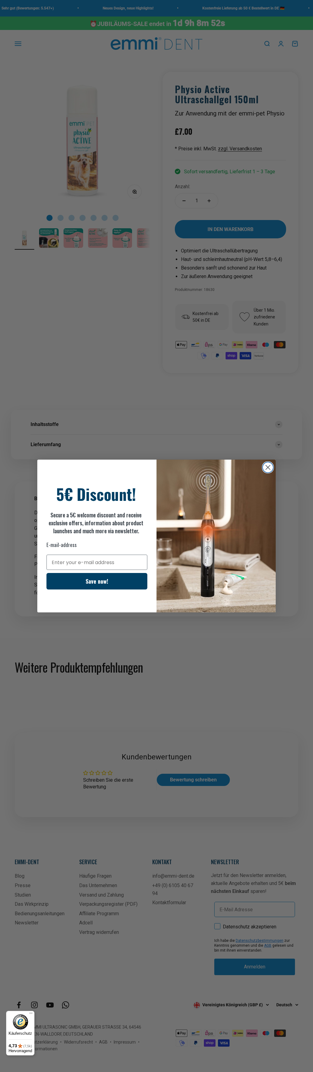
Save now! (97, 581)
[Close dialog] (268, 467)
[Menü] (31, 1014)
